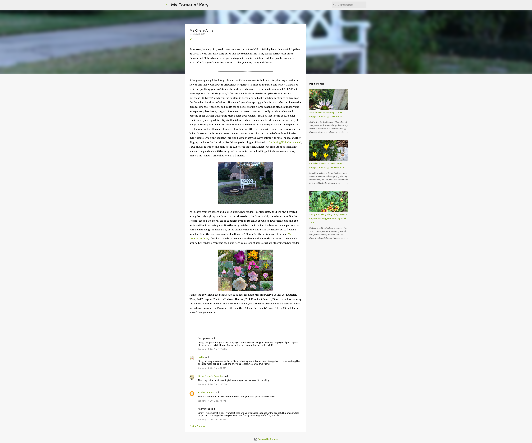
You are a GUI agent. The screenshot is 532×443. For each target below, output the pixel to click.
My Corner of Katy (190, 4)
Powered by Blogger (267, 439)
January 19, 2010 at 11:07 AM (212, 384)
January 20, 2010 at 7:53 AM (212, 419)
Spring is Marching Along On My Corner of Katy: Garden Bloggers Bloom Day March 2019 (328, 218)
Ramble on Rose (206, 392)
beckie (201, 357)
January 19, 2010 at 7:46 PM (212, 400)
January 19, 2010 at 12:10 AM (212, 349)
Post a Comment (198, 426)
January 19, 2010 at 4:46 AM (212, 368)
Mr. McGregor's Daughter (210, 376)
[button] (191, 39)
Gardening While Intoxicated (285, 142)
